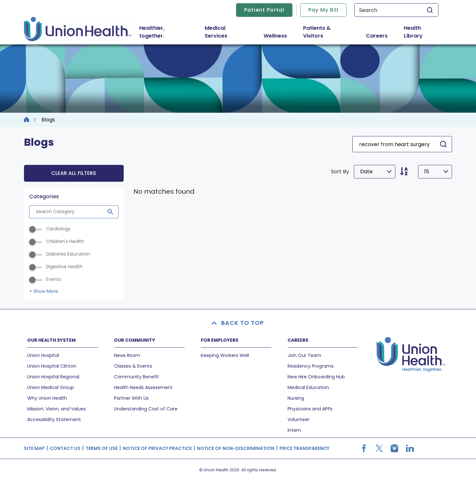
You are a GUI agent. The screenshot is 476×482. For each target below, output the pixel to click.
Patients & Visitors (325, 32)
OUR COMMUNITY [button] (134, 340)
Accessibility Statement (54, 419)
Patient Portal (264, 10)
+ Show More (43, 291)
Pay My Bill (323, 10)
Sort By (340, 171)
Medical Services (228, 32)
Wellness (275, 36)
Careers (377, 36)
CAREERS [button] (298, 340)
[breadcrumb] (26, 119)
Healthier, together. (151, 32)
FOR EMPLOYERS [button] (219, 340)
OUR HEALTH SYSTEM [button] (51, 340)
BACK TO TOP (242, 323)
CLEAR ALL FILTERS (73, 173)
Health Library (413, 32)
